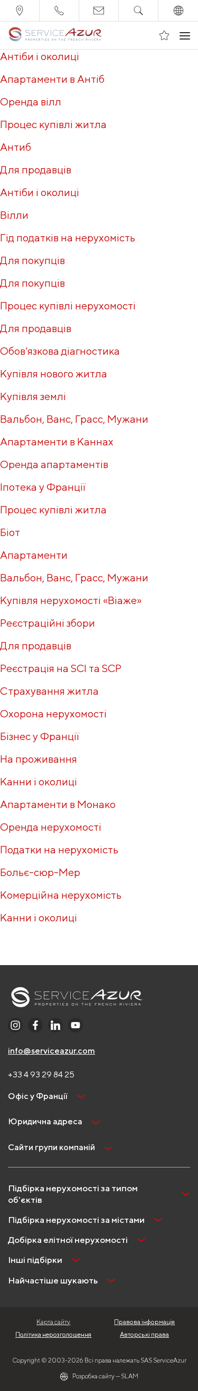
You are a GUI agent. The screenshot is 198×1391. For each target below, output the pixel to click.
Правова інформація (144, 1322)
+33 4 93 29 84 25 (41, 1074)
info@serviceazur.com (51, 1051)
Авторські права (144, 1334)
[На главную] (55, 35)
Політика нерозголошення (53, 1334)
